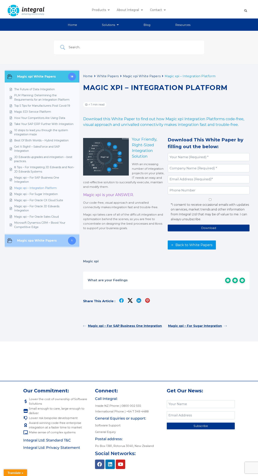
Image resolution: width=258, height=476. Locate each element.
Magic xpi (91, 261)
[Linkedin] (110, 464)
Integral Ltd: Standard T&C (47, 440)
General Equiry (105, 432)
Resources (182, 25)
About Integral (128, 10)
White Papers (108, 76)
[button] (100, 10)
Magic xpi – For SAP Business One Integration (125, 326)
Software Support (108, 425)
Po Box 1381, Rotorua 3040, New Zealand (124, 446)
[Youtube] (120, 464)
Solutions (108, 25)
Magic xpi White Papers (142, 76)
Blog (147, 25)
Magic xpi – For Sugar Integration (195, 326)
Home (72, 25)
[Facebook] (99, 464)
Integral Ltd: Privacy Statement (51, 447)
